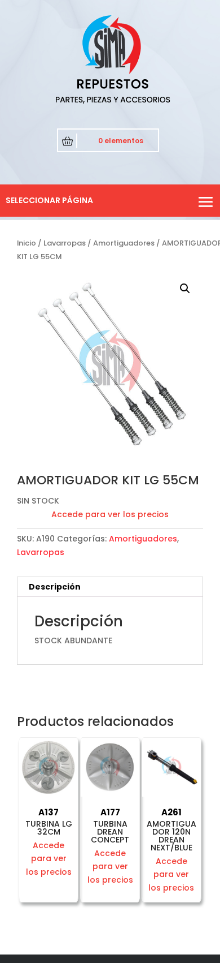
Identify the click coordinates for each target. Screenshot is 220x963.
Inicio (26, 243)
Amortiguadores (124, 243)
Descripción (55, 586)
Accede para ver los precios (110, 514)
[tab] (110, 587)
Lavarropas (64, 243)
